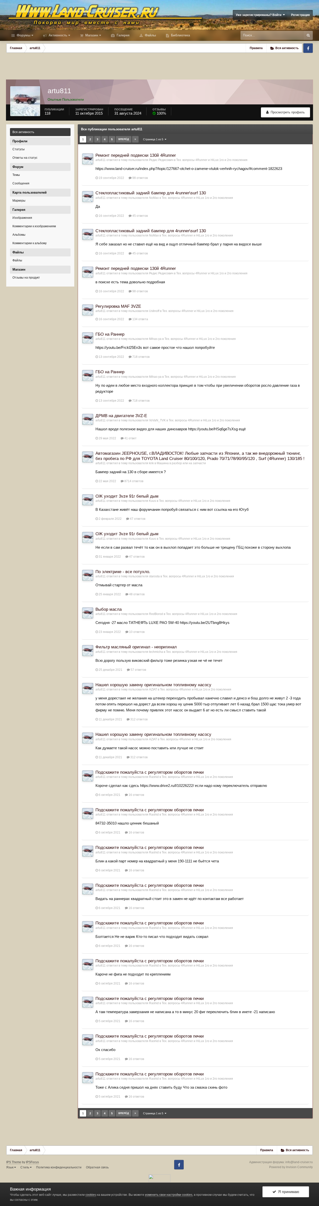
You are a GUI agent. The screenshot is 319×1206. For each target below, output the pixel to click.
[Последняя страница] (135, 139)
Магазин (91, 35)
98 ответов (140, 178)
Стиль (25, 1167)
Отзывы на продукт (26, 277)
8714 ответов (133, 481)
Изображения (22, 218)
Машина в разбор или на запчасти (181, 463)
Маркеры (18, 200)
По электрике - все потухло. (122, 571)
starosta (154, 576)
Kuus (152, 501)
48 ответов (136, 594)
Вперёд (123, 139)
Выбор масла (108, 609)
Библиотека (180, 35)
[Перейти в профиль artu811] (87, 158)
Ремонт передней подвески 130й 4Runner (135, 155)
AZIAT (153, 689)
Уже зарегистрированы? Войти (259, 15)
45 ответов (140, 216)
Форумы (23, 35)
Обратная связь (97, 1167)
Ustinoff (154, 311)
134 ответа (140, 319)
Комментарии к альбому (29, 243)
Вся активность (23, 132)
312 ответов (139, 719)
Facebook (308, 48)
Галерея (123, 35)
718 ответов (141, 357)
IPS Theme (13, 1162)
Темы (16, 175)
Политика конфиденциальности (58, 1167)
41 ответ (130, 438)
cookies (90, 1195)
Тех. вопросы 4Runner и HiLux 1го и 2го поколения (211, 160)
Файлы (150, 35)
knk (151, 463)
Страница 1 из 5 (154, 139)
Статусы (18, 149)
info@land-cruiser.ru (299, 1162)
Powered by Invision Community (291, 1167)
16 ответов (136, 795)
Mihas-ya (155, 339)
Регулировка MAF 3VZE (118, 306)
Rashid (154, 777)
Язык (10, 1167)
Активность (57, 35)
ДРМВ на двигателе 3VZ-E (121, 415)
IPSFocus (32, 1162)
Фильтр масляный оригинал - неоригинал (136, 647)
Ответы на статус (24, 157)
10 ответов (136, 632)
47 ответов (137, 519)
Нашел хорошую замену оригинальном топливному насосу (153, 684)
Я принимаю (287, 1192)
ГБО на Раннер (109, 334)
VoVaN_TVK (157, 420)
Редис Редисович (161, 160)
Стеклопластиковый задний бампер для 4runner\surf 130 (150, 193)
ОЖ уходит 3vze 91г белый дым (127, 496)
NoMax (154, 198)
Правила (256, 48)
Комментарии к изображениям (34, 226)
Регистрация (300, 15)
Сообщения (20, 183)
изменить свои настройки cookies (168, 1195)
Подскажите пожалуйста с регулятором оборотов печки (149, 772)
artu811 (100, 160)
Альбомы (18, 234)
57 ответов (138, 670)
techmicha (156, 652)
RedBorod (156, 614)
